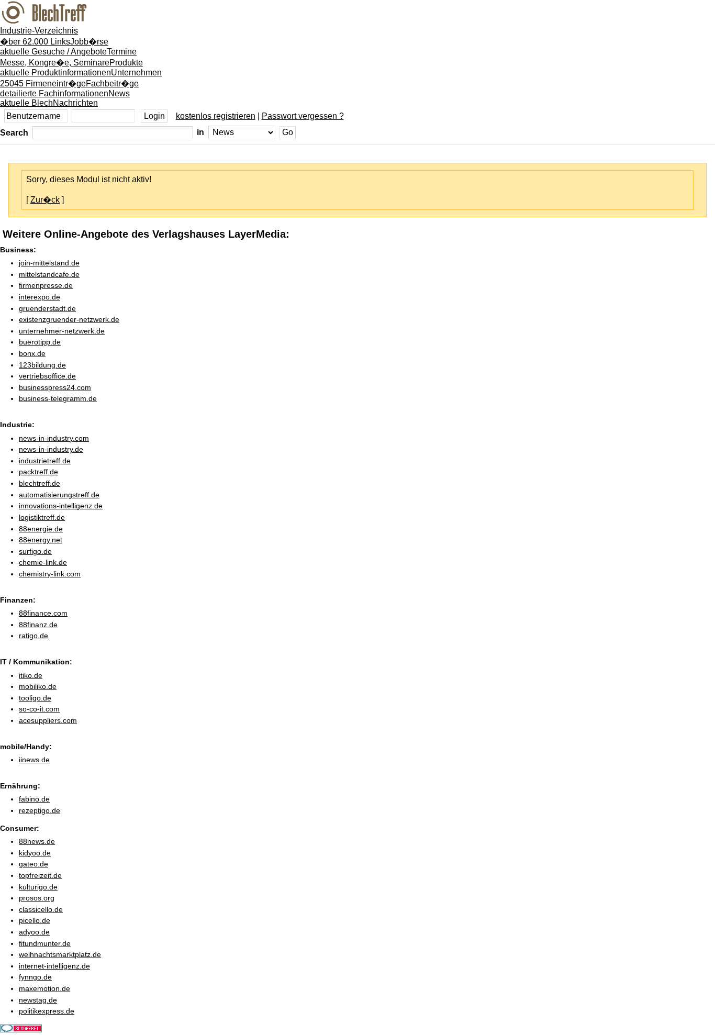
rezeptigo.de (39, 810)
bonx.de (32, 353)
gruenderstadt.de (47, 308)
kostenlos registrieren (215, 116)
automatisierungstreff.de (59, 495)
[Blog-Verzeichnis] (21, 1029)
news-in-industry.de (51, 449)
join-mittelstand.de (49, 263)
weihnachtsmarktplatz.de (60, 954)
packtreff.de (38, 472)
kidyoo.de (35, 853)
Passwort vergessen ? (303, 116)
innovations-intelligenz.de (61, 506)
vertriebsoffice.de (47, 376)
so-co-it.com (39, 709)
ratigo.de (33, 635)
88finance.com (43, 613)
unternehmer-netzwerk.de (62, 331)
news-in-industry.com (54, 438)
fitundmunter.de (45, 943)
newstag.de (38, 1000)
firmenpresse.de (46, 285)
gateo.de (33, 864)
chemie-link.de (43, 562)
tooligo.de (35, 698)
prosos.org (36, 898)
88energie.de (41, 529)
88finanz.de (38, 624)
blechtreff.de (39, 483)
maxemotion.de (44, 988)
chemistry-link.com (50, 574)
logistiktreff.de (42, 517)
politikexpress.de (46, 1011)
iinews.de (34, 759)
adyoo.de (34, 932)
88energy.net (40, 540)
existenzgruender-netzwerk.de (69, 319)
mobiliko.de (38, 686)
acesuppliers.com (48, 720)
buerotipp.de (40, 342)
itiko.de (30, 675)
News (65, 98)
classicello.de (41, 909)
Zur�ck (45, 199)
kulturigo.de (38, 887)
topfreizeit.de (40, 875)
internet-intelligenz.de (54, 966)
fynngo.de (35, 977)
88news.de (37, 841)
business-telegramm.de (58, 398)
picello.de (34, 920)
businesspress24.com (55, 387)
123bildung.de (42, 365)
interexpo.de (39, 297)
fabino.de (34, 799)
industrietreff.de (45, 461)
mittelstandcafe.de (49, 274)
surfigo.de (35, 551)
